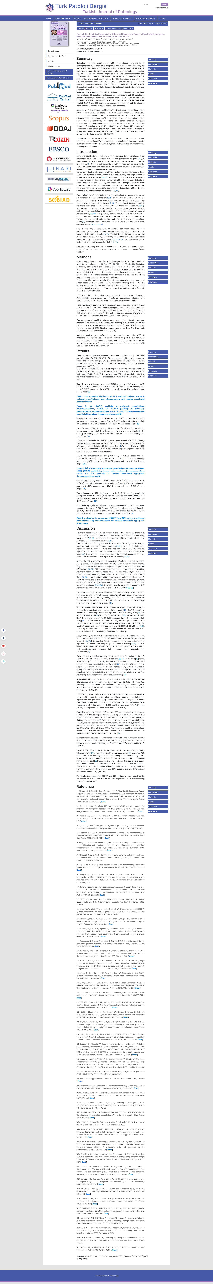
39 (139, 613)
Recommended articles (114, 28)
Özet (103, 802)
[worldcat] (59, 189)
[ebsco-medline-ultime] (59, 149)
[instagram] (3, 653)
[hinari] (59, 169)
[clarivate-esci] (59, 108)
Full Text (89, 28)
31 (117, 546)
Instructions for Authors (122, 18)
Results (151, 74)
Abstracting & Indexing (145, 18)
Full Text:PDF (99, 28)
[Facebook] (3, 630)
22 (116, 239)
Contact (162, 18)
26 (90, 538)
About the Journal (62, 18)
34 (86, 577)
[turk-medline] (59, 179)
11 (110, 198)
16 (93, 214)
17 (95, 214)
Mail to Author (129, 28)
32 (119, 546)
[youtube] (3, 646)
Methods (152, 69)
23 (107, 234)
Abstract (81, 28)
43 (137, 659)
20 (104, 234)
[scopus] (59, 118)
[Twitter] (3, 638)
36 (129, 588)
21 (114, 239)
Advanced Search (162, 8)
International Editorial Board (96, 18)
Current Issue (53, 51)
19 (101, 224)
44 (118, 664)
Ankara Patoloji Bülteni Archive (59, 78)
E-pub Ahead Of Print (57, 56)
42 (142, 626)
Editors (77, 18)
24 (119, 239)
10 (108, 198)
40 (97, 615)
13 (140, 206)
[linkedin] (3, 661)
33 (89, 569)
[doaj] (59, 128)
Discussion (152, 78)
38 (132, 588)
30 (110, 541)
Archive (51, 61)
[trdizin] (59, 139)
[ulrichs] (59, 159)
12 (110, 203)
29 (93, 538)
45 (129, 753)
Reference (152, 83)
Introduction (153, 64)
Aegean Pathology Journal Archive (57, 72)
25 (122, 239)
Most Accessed (54, 66)
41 (124, 615)
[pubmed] (59, 86)
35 (92, 569)
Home (48, 18)
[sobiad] (59, 199)
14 (113, 203)
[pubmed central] (59, 97)
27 (125, 557)
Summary (152, 59)
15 (142, 206)
